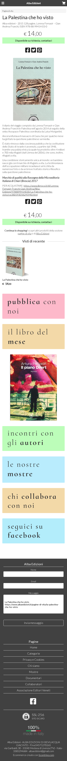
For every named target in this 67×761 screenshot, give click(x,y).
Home (33, 647)
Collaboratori (33, 684)
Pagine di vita (7, 11)
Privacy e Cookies (33, 659)
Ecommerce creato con (33, 754)
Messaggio (34, 593)
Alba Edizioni (33, 3)
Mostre (33, 672)
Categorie (33, 653)
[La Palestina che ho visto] (33, 89)
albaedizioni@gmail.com (41, 751)
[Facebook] (33, 703)
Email (33, 581)
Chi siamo (33, 665)
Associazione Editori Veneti (33, 690)
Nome (33, 569)
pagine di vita (24, 233)
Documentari (33, 678)
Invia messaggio (33, 623)
